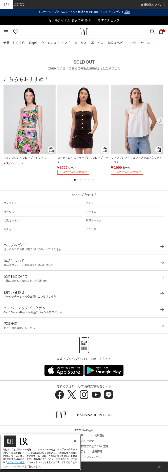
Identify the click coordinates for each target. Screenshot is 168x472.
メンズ (90, 203)
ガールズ (9, 211)
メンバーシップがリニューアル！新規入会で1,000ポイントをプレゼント (84, 12)
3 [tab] (80, 179)
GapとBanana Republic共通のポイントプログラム (33, 312)
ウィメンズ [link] (48, 43)
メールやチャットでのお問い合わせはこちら (30, 296)
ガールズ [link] (80, 43)
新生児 (7, 229)
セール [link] (145, 43)
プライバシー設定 (84, 440)
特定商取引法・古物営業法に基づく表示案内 (84, 446)
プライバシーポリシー (13, 466)
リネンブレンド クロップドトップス (25, 158)
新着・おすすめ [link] (14, 43)
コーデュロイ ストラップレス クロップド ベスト (82, 160)
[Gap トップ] (84, 31)
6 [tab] (88, 179)
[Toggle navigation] (6, 31)
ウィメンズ (10, 203)
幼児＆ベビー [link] (117, 43)
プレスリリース (92, 456)
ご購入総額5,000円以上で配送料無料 (26, 281)
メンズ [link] (65, 43)
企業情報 (97, 451)
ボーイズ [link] (97, 43)
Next (160, 120)
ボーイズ (91, 211)
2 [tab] (77, 179)
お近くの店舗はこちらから (19, 328)
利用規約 (99, 435)
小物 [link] (133, 43)
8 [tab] (93, 179)
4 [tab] (83, 179)
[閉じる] (75, 441)
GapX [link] (33, 43)
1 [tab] (75, 180)
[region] (40, 452)
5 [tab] (85, 179)
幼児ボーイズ (94, 220)
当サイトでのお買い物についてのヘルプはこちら (32, 249)
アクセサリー (94, 229)
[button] (151, 4)
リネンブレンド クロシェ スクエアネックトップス (136, 160)
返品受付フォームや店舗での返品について (28, 265)
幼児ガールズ (11, 220)
